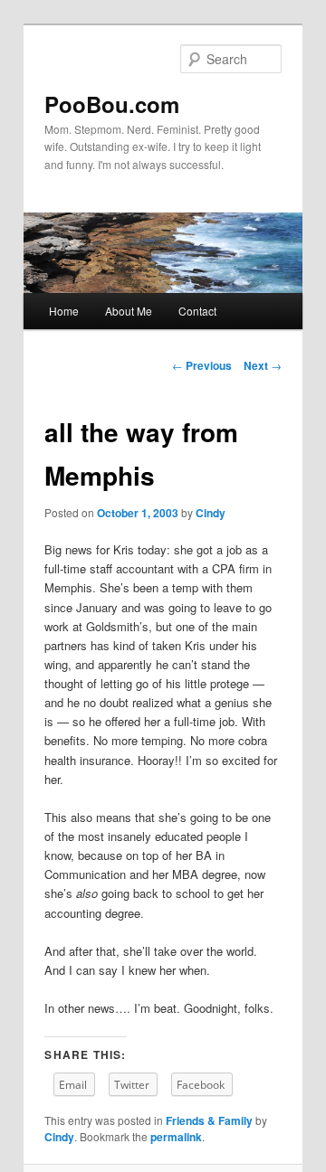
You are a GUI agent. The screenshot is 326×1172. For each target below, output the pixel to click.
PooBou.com (111, 104)
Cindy (210, 513)
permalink (176, 1137)
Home (64, 310)
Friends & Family (209, 1120)
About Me (128, 310)
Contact (197, 310)
